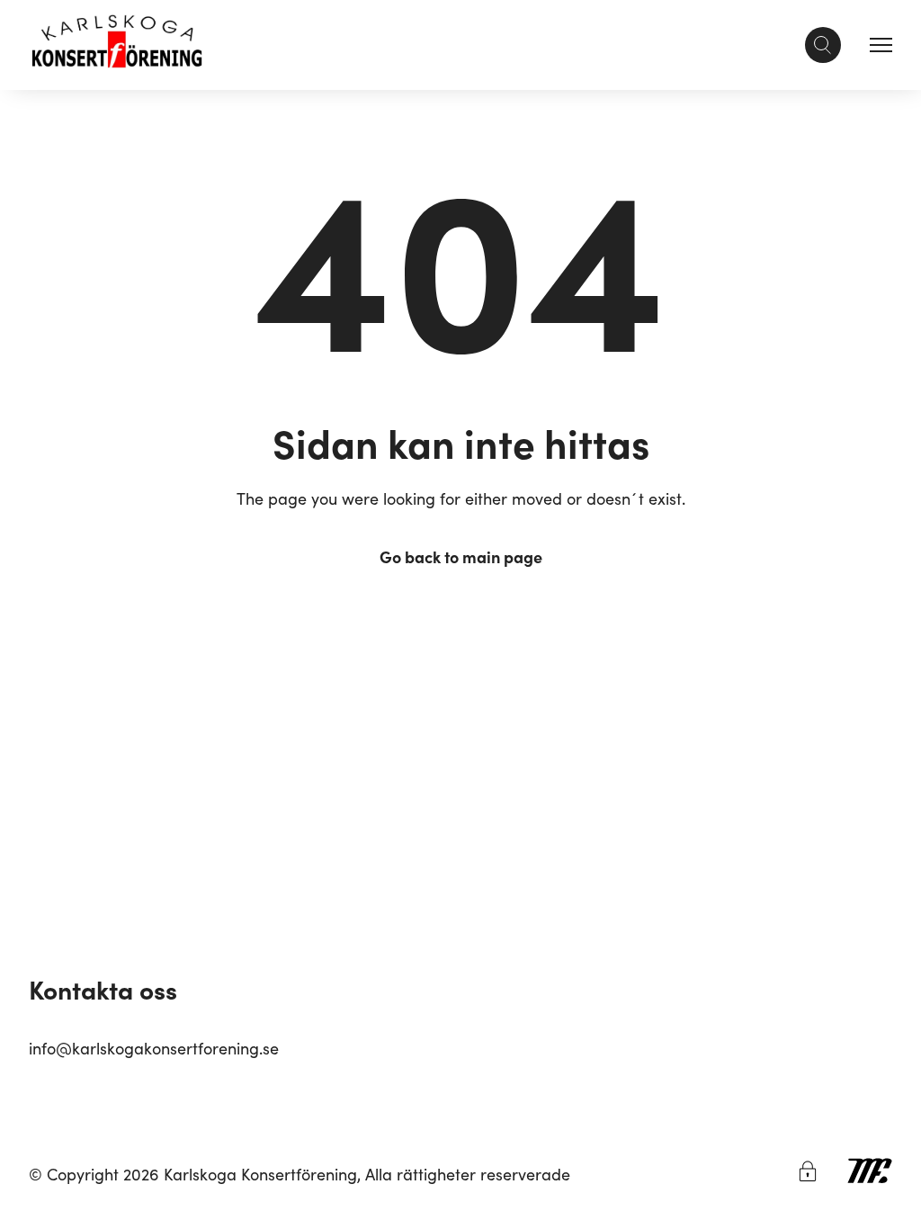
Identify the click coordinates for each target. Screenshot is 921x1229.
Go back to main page (461, 556)
